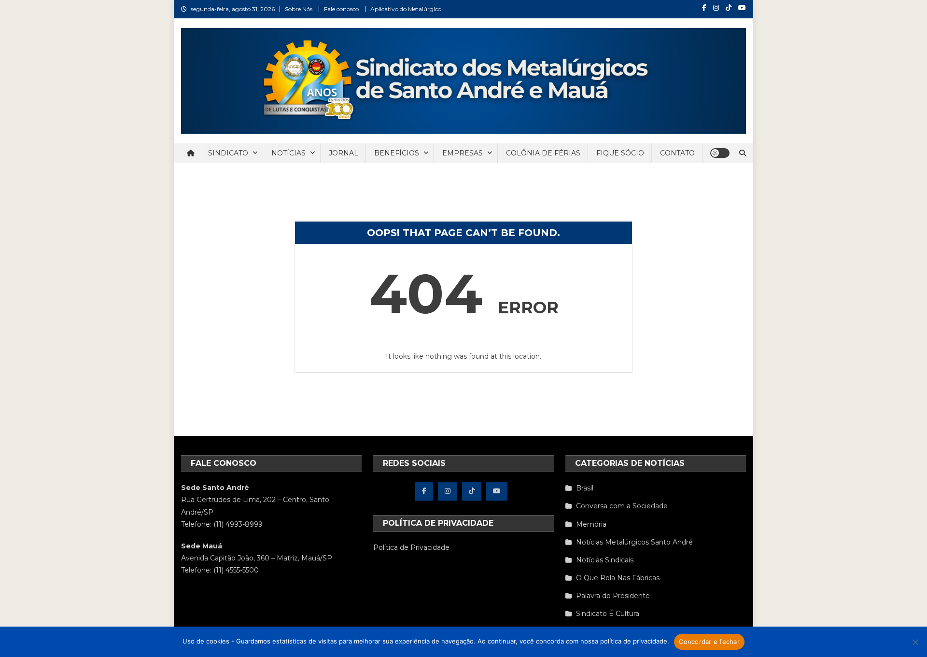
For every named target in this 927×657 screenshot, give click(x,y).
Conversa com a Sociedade (622, 506)
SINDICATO (228, 153)
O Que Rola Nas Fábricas (618, 577)
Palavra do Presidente (613, 595)
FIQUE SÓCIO (620, 153)
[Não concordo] (915, 642)
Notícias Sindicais (604, 560)
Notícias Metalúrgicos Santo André (634, 542)
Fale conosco (341, 9)
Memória (591, 524)
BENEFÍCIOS (396, 153)
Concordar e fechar (709, 641)
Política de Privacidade (411, 547)
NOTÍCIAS (288, 153)
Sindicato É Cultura (607, 613)
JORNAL (343, 153)
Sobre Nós (298, 9)
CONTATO (677, 153)
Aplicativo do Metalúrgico (405, 9)
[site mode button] (720, 153)
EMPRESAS (462, 153)
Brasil (584, 488)
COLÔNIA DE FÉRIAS (543, 153)
